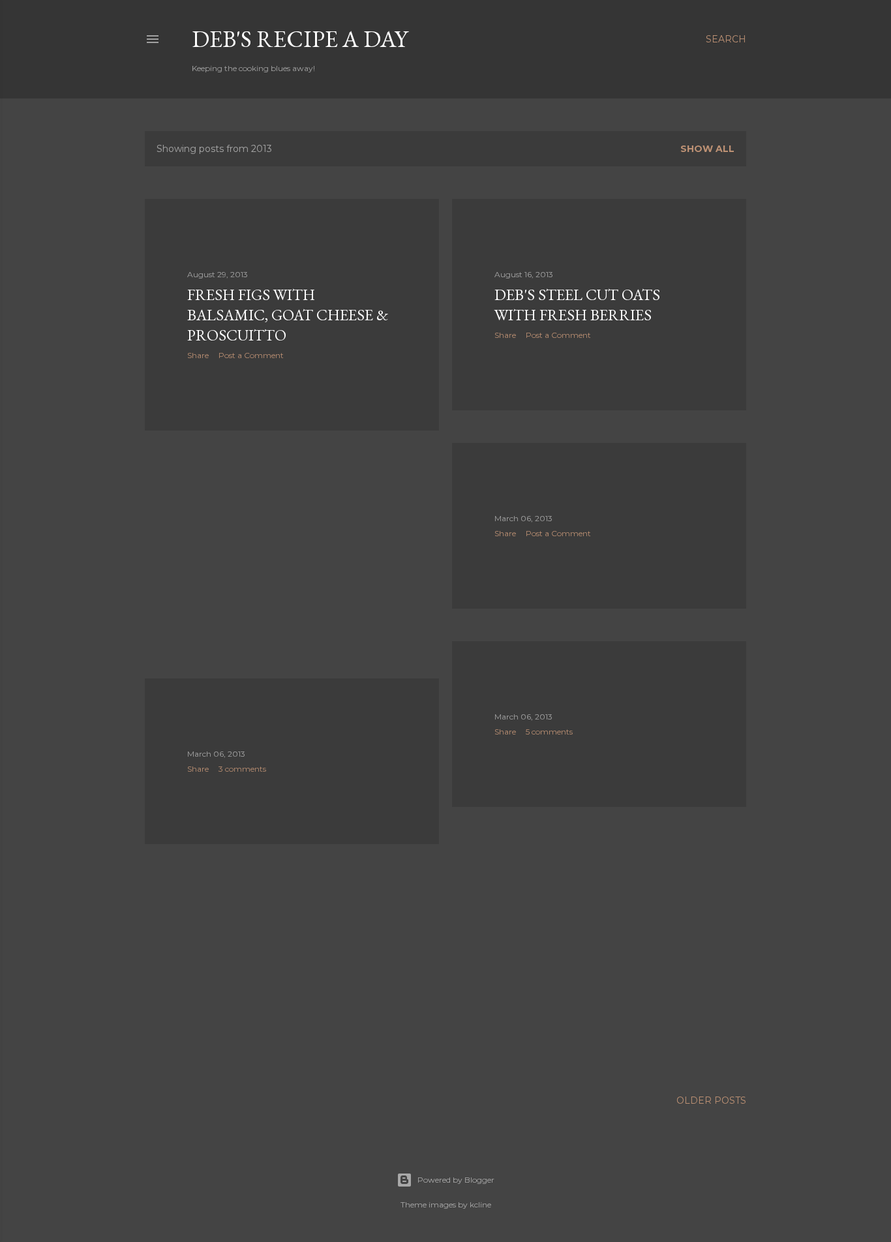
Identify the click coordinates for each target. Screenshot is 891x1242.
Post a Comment (251, 355)
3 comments (242, 769)
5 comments (549, 731)
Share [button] (198, 355)
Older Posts (711, 1100)
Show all (707, 149)
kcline (480, 1204)
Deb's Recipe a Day (300, 38)
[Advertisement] (292, 554)
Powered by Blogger (455, 1180)
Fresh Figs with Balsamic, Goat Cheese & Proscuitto (287, 314)
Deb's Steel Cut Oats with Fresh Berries (577, 304)
